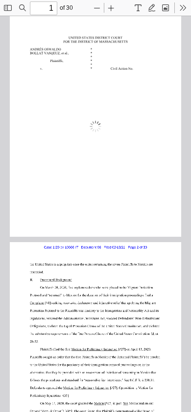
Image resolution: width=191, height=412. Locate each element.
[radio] (138, 8)
